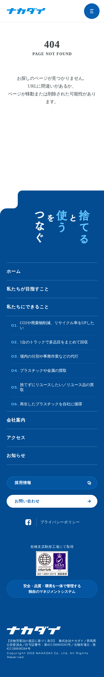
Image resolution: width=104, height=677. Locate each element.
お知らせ (16, 455)
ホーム (14, 271)
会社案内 (16, 420)
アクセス (16, 437)
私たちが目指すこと (28, 288)
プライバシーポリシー (60, 522)
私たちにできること (28, 306)
